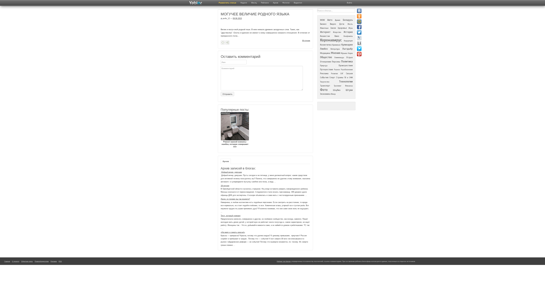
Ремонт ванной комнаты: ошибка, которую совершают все (234, 130)
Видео (333, 24)
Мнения (335, 53)
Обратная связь (27, 261)
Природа (323, 66)
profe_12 (226, 18)
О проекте (15, 261)
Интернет (325, 32)
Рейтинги (265, 3)
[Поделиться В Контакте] (359, 11)
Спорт (332, 77)
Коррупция (348, 41)
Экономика (325, 94)
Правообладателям (42, 261)
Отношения (325, 61)
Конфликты (348, 36)
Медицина (325, 53)
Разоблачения (347, 70)
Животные (324, 28)
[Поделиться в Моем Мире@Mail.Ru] (359, 21)
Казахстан (325, 36)
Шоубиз (336, 90)
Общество (326, 57)
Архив (275, 3)
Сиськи (349, 73)
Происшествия (346, 65)
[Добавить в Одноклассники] (359, 16)
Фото (324, 90)
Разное (337, 70)
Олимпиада (339, 57)
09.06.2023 (237, 18)
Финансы (349, 86)
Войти (349, 3)
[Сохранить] (223, 42)
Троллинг (337, 86)
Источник (306, 41)
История (348, 32)
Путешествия (326, 69)
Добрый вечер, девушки (231, 172)
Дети (341, 24)
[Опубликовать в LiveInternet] (359, 43)
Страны (339, 77)
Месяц (254, 3)
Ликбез (324, 48)
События (324, 77)
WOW (322, 20)
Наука (350, 53)
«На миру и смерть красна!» (233, 232)
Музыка (344, 53)
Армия (337, 20)
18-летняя (225, 186)
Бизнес (323, 24)
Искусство (337, 32)
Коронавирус (331, 40)
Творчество (324, 82)
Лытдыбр (347, 48)
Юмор (333, 94)
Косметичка (326, 44)
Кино (337, 36)
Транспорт (325, 85)
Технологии (346, 81)
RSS (60, 261)
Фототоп (286, 3)
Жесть (350, 24)
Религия (334, 73)
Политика (347, 61)
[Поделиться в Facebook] (359, 27)
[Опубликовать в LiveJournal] (359, 38)
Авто (329, 19)
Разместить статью (227, 3)
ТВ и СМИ (348, 77)
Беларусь (348, 19)
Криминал (336, 45)
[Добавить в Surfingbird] (359, 48)
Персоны (336, 61)
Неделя (243, 3)
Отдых (349, 57)
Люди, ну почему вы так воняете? (235, 199)
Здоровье (342, 28)
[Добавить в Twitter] (359, 32)
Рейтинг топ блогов (284, 261)
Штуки (349, 90)
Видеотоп (298, 3)
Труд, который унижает (231, 216)
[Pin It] (359, 54)
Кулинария (347, 44)
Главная (7, 261)
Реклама (324, 73)
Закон (333, 28)
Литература (335, 49)
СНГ (341, 73)
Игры (351, 28)
